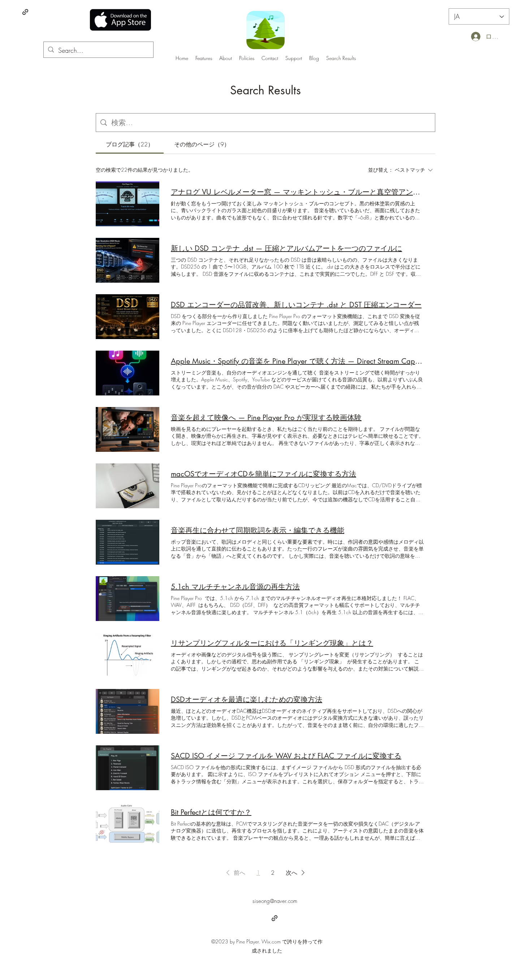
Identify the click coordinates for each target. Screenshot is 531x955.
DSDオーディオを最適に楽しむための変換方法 (246, 699)
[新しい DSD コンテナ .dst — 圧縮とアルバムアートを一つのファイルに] (127, 260)
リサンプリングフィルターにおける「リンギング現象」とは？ (272, 643)
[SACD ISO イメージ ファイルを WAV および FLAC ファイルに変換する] (127, 767)
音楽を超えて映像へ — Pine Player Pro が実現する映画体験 (266, 417)
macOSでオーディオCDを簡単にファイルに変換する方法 (263, 474)
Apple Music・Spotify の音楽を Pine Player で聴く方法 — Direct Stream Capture (297, 361)
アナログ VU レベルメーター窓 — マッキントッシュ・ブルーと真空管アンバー (297, 192)
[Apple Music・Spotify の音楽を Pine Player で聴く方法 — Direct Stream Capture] (127, 373)
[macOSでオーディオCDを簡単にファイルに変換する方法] (127, 485)
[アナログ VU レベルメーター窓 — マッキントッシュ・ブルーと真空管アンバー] (127, 203)
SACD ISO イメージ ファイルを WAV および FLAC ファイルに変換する (286, 756)
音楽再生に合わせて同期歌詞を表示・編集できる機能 (257, 530)
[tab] (130, 144)
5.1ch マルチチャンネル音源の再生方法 (235, 586)
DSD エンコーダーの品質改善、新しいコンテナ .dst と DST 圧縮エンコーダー (296, 304)
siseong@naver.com (274, 901)
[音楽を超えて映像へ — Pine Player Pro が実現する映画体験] (127, 429)
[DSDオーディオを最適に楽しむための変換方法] (127, 711)
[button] (234, 872)
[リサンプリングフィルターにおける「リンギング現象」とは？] (127, 655)
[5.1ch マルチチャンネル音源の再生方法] (127, 598)
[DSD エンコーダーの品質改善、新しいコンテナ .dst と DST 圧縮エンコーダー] (127, 316)
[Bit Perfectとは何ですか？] (127, 824)
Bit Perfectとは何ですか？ (211, 812)
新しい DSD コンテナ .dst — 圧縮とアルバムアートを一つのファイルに (286, 248)
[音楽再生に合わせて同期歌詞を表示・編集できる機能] (127, 542)
